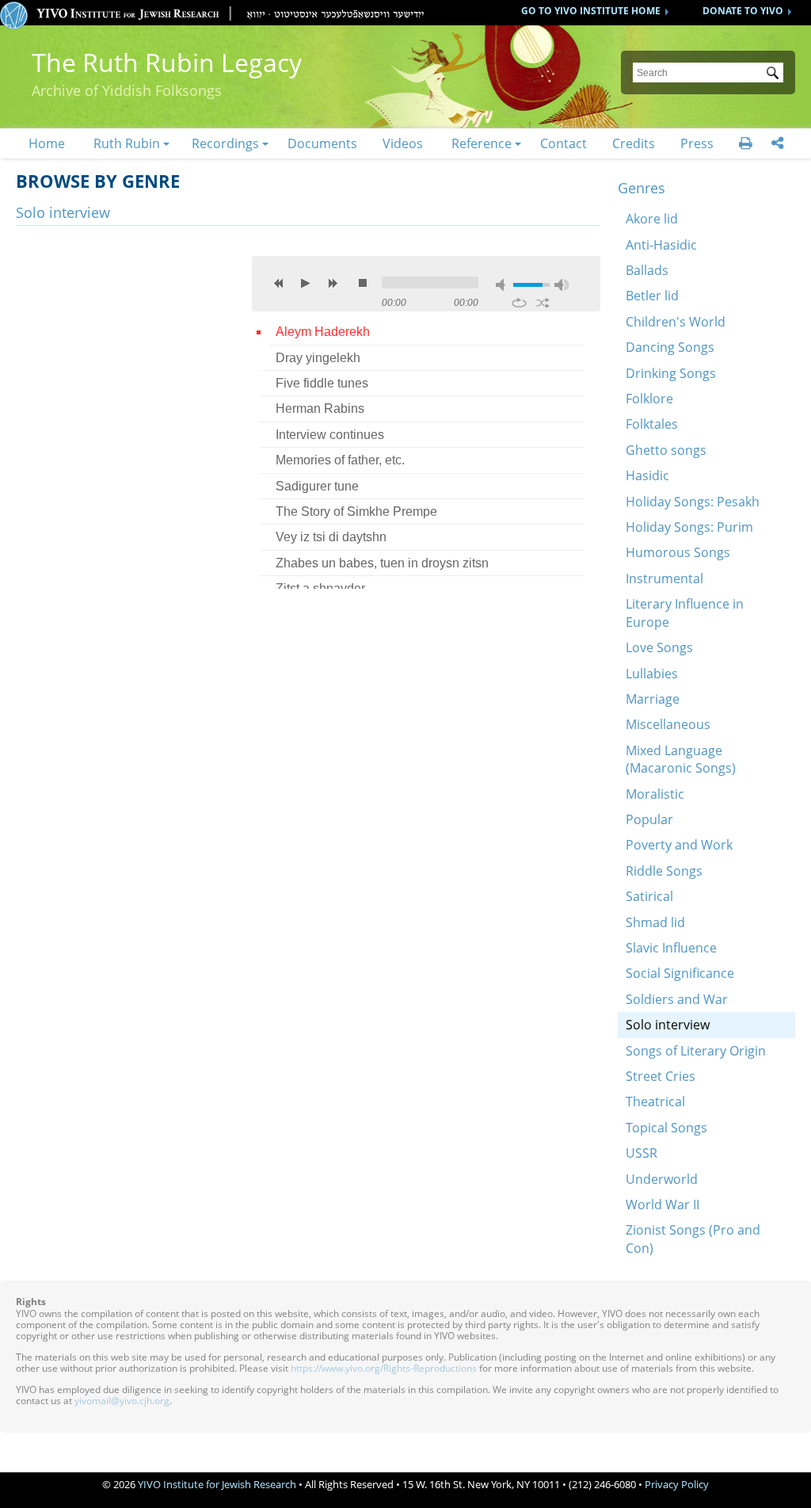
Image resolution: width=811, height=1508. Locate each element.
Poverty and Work (679, 844)
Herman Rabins (320, 408)
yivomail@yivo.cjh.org (121, 1400)
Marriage (653, 699)
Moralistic (655, 794)
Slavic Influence (671, 947)
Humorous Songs (678, 552)
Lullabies (652, 673)
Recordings (225, 143)
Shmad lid (655, 922)
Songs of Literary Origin (696, 1050)
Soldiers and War (677, 999)
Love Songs (659, 647)
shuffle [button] (543, 303)
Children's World (675, 321)
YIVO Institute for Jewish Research (217, 1484)
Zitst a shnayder (320, 588)
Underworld (662, 1179)
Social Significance (680, 973)
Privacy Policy (677, 1484)
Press (697, 143)
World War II (662, 1204)
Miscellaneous (668, 724)
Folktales (652, 424)
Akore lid (652, 218)
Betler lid (652, 295)
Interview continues (330, 434)
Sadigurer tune (317, 486)
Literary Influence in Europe (685, 612)
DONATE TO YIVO (742, 10)
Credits (633, 143)
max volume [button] (561, 285)
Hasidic (647, 475)
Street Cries (660, 1076)
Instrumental (664, 578)
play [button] (306, 283)
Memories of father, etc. (340, 460)
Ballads (647, 270)
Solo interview (668, 1024)
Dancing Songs (670, 347)
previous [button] (279, 283)
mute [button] (503, 285)
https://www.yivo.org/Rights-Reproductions (384, 1368)
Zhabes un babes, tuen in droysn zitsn (382, 563)
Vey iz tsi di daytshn (331, 537)
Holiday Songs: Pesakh (693, 501)
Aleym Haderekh (323, 331)
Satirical (649, 896)
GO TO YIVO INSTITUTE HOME (591, 10)
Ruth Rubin (126, 143)
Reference (481, 143)
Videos (403, 143)
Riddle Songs (664, 871)
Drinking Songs (671, 373)
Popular (649, 819)
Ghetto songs (666, 450)
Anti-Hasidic (661, 245)
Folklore (649, 398)
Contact (563, 143)
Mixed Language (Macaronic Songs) (681, 759)
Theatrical (655, 1101)
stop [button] (363, 283)
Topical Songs (666, 1127)
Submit (775, 74)
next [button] (333, 283)
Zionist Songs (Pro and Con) (693, 1238)
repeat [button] (519, 303)
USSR (641, 1153)
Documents (322, 143)
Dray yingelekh (318, 358)
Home (47, 143)
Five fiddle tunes (322, 383)
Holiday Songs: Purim (689, 527)
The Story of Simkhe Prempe (356, 511)
